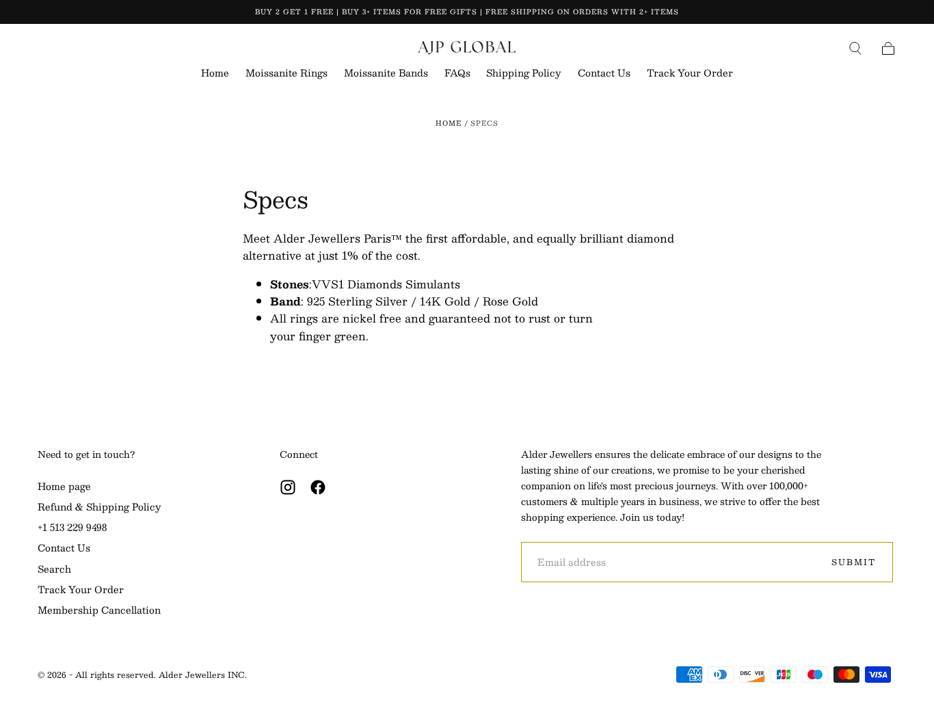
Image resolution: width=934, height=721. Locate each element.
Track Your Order (690, 74)
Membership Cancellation (99, 610)
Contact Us (604, 74)
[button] (855, 48)
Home (215, 74)
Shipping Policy (523, 74)
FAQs (457, 74)
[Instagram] (288, 487)
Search (54, 569)
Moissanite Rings (286, 74)
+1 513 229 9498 (72, 527)
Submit (853, 562)
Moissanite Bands (386, 74)
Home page (64, 486)
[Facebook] (318, 487)
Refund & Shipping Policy (99, 507)
